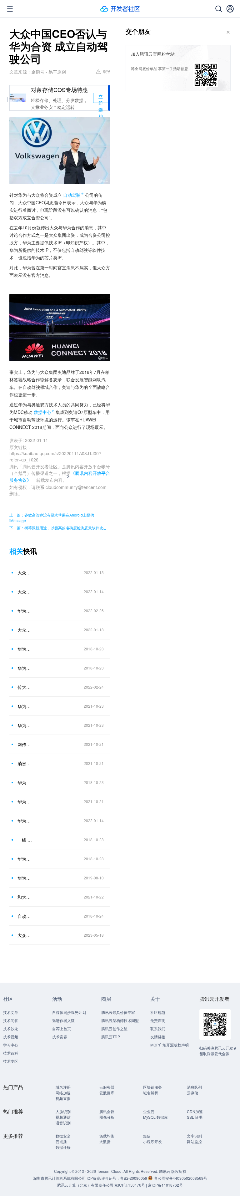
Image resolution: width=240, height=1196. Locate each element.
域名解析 (150, 1092)
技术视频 (10, 1036)
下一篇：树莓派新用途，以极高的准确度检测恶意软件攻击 (58, 527)
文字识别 (194, 1135)
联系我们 (157, 1028)
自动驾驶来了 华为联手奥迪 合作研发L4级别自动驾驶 (25, 916)
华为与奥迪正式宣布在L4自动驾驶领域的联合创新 (25, 668)
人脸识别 (63, 1111)
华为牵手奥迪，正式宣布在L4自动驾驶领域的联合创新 (25, 782)
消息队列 (194, 1087)
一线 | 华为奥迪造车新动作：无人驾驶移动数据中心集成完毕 (25, 840)
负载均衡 (106, 1135)
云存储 (192, 1092)
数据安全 (63, 1135)
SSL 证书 (194, 1117)
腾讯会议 (106, 1111)
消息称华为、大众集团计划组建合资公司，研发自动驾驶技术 (25, 763)
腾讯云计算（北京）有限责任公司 (85, 1185)
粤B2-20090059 (134, 1178)
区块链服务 (152, 1087)
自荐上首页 (61, 1028)
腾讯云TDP (110, 1036)
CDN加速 (195, 1111)
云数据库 (106, 1092)
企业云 (148, 1111)
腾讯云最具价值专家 (118, 1012)
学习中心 (10, 1044)
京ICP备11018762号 (165, 1185)
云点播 (61, 1141)
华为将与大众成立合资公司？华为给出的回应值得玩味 (25, 725)
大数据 (105, 1141)
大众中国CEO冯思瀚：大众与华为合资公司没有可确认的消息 (25, 630)
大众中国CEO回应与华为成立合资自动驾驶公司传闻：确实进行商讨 (25, 572)
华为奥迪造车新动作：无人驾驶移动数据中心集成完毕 (25, 859)
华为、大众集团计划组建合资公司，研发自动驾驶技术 (25, 801)
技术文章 (10, 1012)
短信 (147, 1135)
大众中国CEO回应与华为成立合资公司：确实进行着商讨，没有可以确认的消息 (25, 591)
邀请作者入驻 (63, 1020)
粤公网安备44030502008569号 (180, 1178)
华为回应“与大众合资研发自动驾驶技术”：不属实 (25, 706)
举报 (106, 71)
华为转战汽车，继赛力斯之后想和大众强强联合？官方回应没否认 (25, 820)
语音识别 (63, 1122)
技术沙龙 (10, 1028)
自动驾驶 (72, 195)
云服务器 (106, 1087)
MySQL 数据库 (155, 1117)
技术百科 (10, 1053)
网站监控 (194, 1141)
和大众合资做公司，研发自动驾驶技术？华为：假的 (25, 897)
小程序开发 (152, 1141)
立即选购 (100, 98)
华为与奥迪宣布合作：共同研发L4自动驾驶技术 (25, 649)
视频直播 (63, 1098)
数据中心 (42, 412)
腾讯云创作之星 (114, 1028)
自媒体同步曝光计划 (69, 1012)
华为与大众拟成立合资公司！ (25, 611)
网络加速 (63, 1092)
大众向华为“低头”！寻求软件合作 (25, 935)
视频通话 (63, 1117)
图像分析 (106, 1117)
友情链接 (157, 1036)
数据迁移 (63, 1147)
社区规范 (157, 1012)
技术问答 (10, 1020)
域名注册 (63, 1087)
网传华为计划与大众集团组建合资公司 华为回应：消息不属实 (25, 744)
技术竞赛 (59, 1036)
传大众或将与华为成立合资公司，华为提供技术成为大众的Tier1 (25, 687)
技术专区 (10, 1061)
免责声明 (157, 1020)
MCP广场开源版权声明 (169, 1044)
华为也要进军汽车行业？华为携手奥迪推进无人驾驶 (25, 878)
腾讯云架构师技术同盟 (120, 1020)
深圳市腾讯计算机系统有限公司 (59, 1178)
